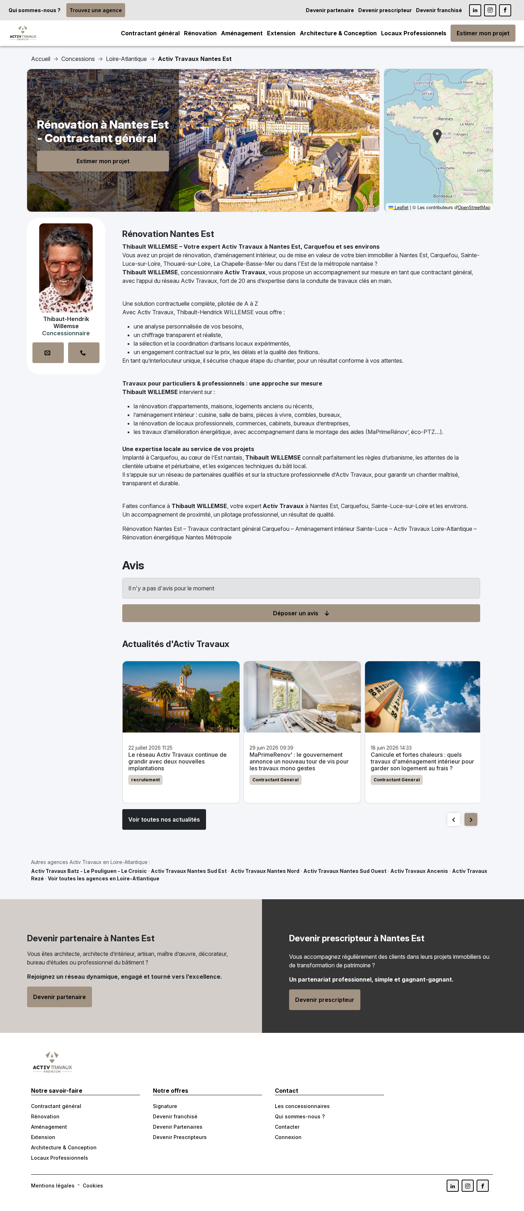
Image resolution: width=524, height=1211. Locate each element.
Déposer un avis (295, 613)
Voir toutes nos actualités (164, 819)
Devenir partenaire (330, 10)
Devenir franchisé (439, 10)
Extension (281, 33)
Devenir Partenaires (177, 1127)
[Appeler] (83, 352)
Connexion (288, 1137)
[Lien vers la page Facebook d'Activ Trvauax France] (483, 1186)
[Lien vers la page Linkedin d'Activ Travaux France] (475, 10)
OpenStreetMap (474, 207)
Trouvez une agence (96, 10)
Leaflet (401, 207)
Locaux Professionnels (413, 33)
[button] (437, 136)
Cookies (93, 1185)
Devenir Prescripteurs (180, 1137)
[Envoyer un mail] (48, 352)
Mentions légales (53, 1185)
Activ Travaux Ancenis (419, 871)
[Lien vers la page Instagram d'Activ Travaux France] (490, 10)
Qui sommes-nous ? (35, 10)
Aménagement (242, 33)
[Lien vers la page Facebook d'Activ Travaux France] (505, 10)
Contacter (287, 1127)
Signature (165, 1106)
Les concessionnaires (302, 1106)
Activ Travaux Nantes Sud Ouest (344, 871)
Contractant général (150, 33)
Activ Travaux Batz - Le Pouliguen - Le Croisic (89, 871)
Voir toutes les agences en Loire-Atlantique (103, 878)
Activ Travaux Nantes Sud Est (189, 871)
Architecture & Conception (338, 33)
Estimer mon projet (483, 33)
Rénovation (200, 33)
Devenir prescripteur (385, 10)
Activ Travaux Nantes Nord (265, 871)
